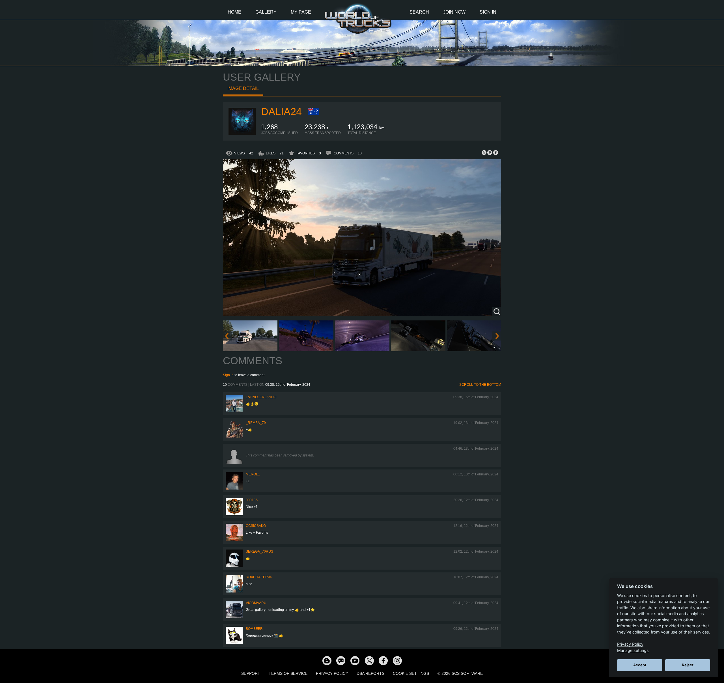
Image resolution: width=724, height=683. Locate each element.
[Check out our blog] (326, 660)
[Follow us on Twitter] (369, 660)
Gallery (266, 12)
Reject (687, 665)
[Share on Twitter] (484, 152)
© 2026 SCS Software (460, 673)
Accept (639, 665)
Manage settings (633, 650)
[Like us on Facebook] (383, 660)
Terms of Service (288, 673)
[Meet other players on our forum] (340, 660)
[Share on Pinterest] (490, 152)
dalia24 (281, 111)
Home (234, 12)
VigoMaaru (256, 603)
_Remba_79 (256, 423)
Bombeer (254, 629)
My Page (301, 12)
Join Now (454, 12)
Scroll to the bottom (480, 385)
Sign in (228, 375)
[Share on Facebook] (495, 152)
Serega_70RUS (259, 551)
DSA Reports (370, 673)
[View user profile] (242, 134)
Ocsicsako (256, 526)
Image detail (243, 88)
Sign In (488, 12)
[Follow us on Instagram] (397, 660)
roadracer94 (259, 577)
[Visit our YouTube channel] (355, 660)
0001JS (252, 500)
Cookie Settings (411, 673)
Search (419, 12)
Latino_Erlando (261, 397)
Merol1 (253, 474)
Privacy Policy (332, 673)
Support (250, 673)
